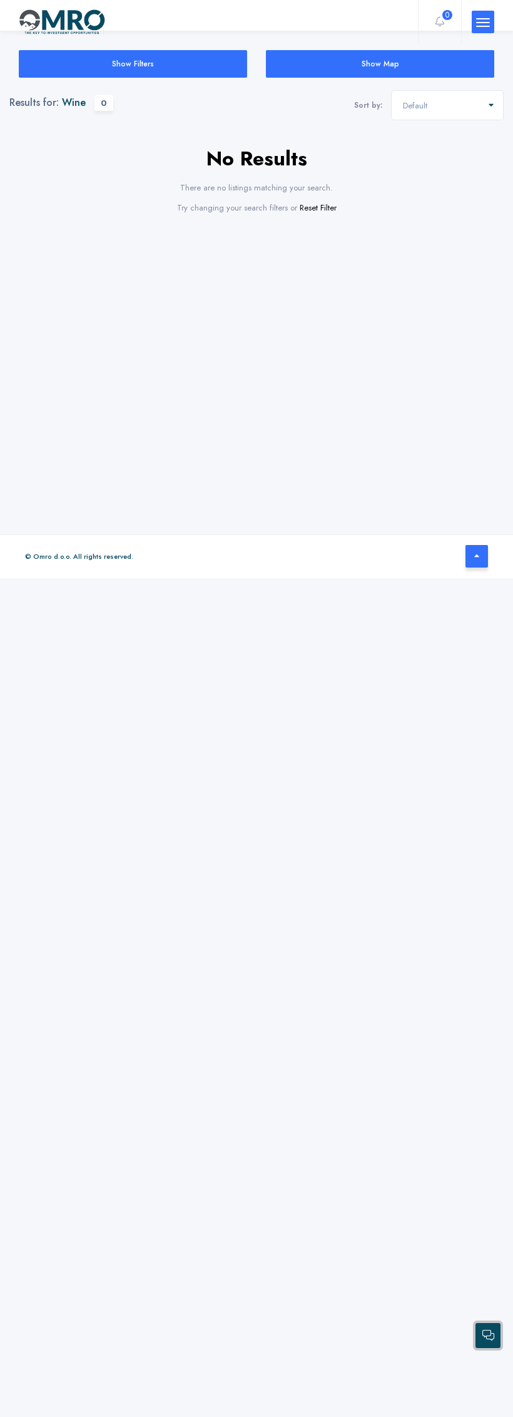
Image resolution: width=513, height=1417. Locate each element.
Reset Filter (318, 208)
